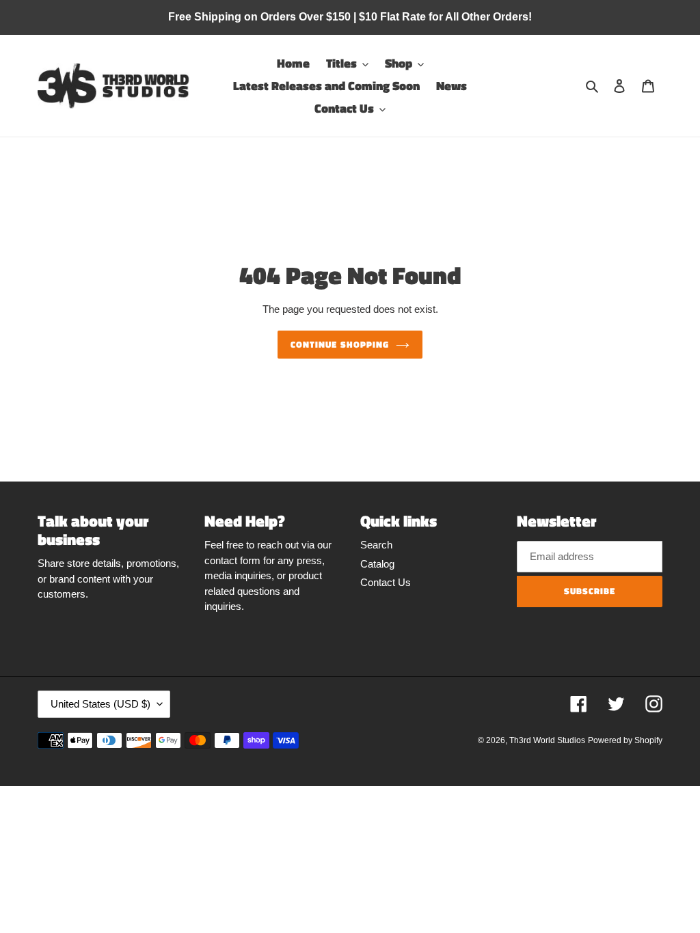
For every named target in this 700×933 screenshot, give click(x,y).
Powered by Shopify (625, 740)
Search (376, 545)
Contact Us (385, 582)
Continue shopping (340, 344)
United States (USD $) (100, 704)
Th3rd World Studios (547, 740)
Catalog (377, 564)
